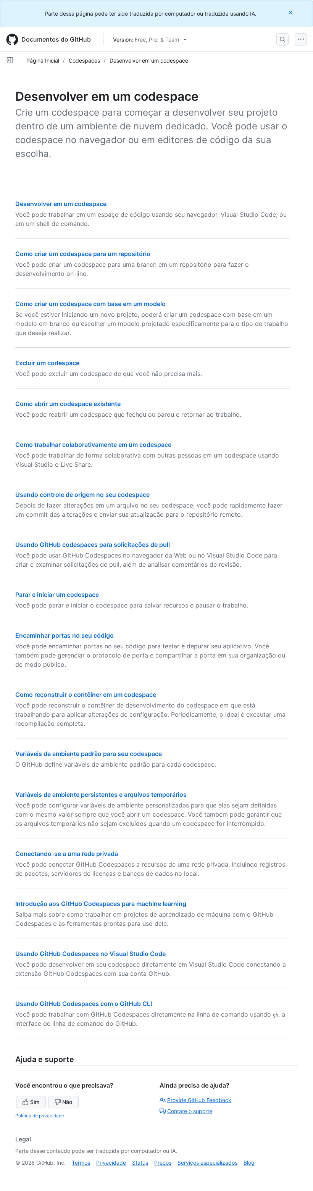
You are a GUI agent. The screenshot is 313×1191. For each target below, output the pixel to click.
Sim (34, 1102)
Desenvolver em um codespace (149, 60)
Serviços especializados (207, 1162)
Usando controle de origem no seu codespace (82, 494)
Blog (249, 1162)
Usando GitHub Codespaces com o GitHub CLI (83, 1003)
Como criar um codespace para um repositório (82, 254)
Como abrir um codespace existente (68, 404)
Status (140, 1162)
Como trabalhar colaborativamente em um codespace (93, 444)
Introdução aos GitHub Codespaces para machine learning (100, 903)
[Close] (291, 12)
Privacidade (111, 1162)
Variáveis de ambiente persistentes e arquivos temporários (101, 794)
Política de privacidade (39, 1115)
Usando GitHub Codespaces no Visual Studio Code (90, 953)
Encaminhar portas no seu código (64, 635)
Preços (162, 1162)
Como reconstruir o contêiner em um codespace (85, 694)
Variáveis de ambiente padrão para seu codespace (88, 753)
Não (67, 1102)
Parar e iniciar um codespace (57, 594)
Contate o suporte (189, 1111)
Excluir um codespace (47, 363)
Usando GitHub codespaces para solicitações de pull (92, 544)
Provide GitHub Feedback (199, 1100)
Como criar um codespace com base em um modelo (90, 304)
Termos (81, 1162)
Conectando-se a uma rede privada (66, 853)
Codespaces (84, 60)
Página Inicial (42, 60)
